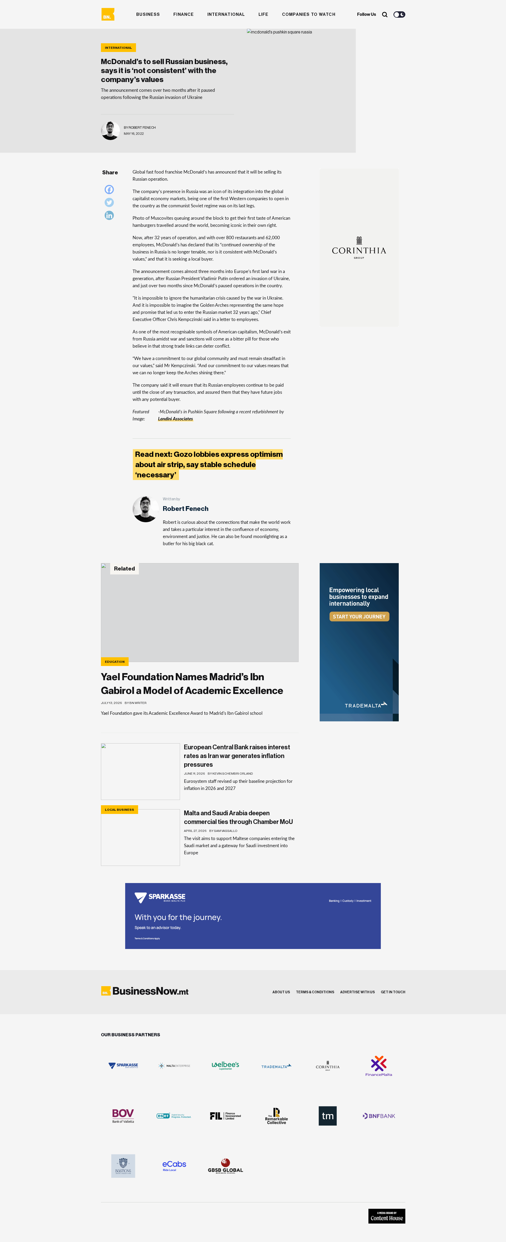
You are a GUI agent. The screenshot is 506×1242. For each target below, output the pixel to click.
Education (115, 661)
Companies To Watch (308, 14)
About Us (281, 992)
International (226, 14)
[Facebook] (110, 191)
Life (264, 14)
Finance (183, 14)
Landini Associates (175, 419)
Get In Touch (393, 992)
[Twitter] (110, 204)
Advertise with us (357, 992)
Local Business (119, 809)
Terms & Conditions (315, 992)
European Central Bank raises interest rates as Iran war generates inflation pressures (237, 756)
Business (148, 14)
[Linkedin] (110, 217)
